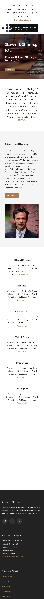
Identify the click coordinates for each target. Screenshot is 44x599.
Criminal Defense (8, 576)
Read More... (12, 195)
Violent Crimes (7, 591)
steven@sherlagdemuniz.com (12, 556)
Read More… (26, 274)
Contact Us (10, 69)
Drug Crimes (6, 596)
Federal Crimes (7, 586)
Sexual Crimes (7, 581)
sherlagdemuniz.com (22, 20)
